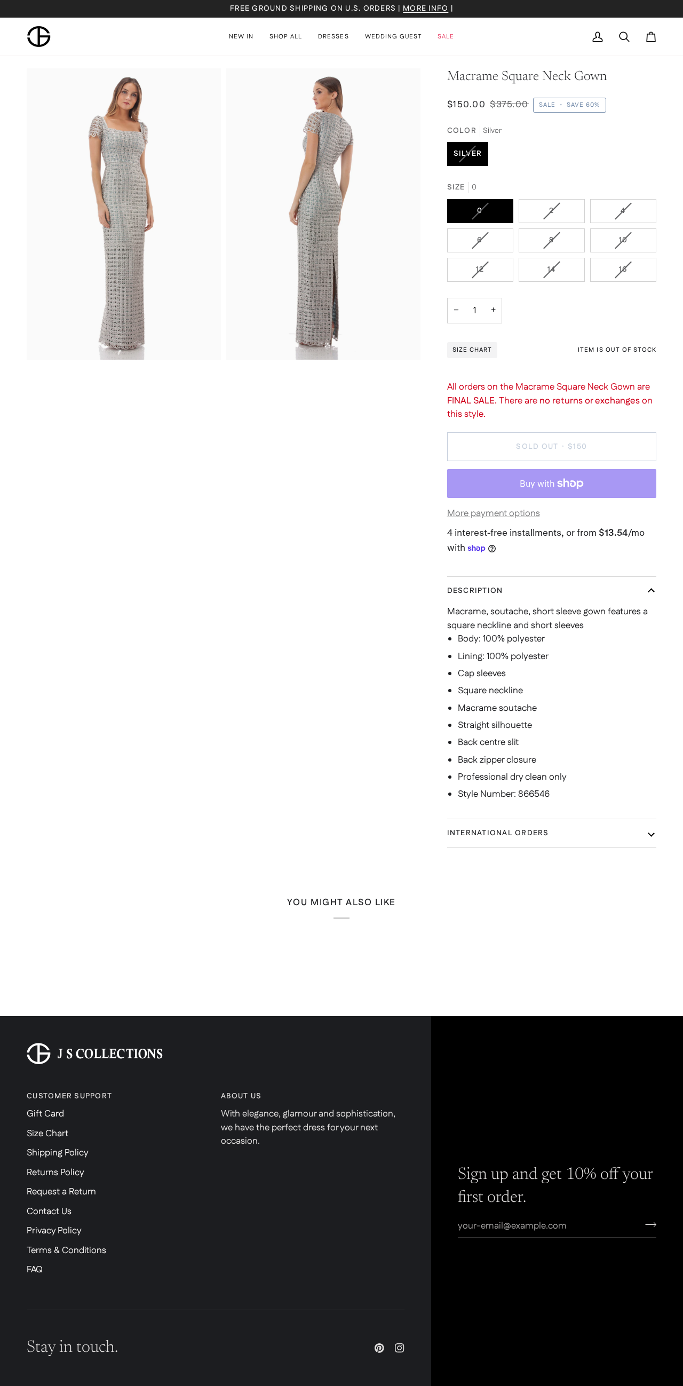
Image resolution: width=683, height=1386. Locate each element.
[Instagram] (399, 1348)
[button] (285, 37)
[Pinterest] (379, 1348)
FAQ (35, 1269)
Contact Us (49, 1211)
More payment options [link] (493, 513)
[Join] (647, 1224)
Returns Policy (55, 1172)
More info (425, 8)
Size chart (472, 349)
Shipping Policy (58, 1152)
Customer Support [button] (69, 1096)
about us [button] (241, 1096)
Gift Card (45, 1113)
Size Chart (47, 1133)
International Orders (498, 833)
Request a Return (61, 1191)
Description (475, 590)
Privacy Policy (54, 1230)
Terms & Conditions (66, 1250)
